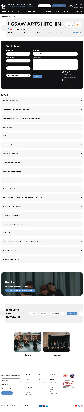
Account (71, 6)
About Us (49, 11)
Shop (41, 11)
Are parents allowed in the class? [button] (12, 145)
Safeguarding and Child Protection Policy (54, 393)
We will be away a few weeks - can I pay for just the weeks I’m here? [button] (23, 197)
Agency (27, 384)
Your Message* (37, 57)
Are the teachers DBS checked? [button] (12, 171)
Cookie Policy (53, 382)
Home (2, 16)
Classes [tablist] (23, 33)
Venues (27, 379)
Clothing (40, 377)
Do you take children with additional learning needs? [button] (18, 180)
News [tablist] (62, 33)
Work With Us (29, 390)
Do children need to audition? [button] (11, 259)
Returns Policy (41, 382)
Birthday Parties (29, 387)
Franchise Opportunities (63, 11)
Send (37, 76)
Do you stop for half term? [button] (10, 189)
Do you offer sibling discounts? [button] (12, 206)
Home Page (28, 374)
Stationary (40, 379)
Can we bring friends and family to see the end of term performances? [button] (23, 241)
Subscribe (72, 313)
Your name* (9, 50)
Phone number (10, 65)
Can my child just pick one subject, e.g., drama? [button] (16, 109)
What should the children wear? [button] (12, 215)
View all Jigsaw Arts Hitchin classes (20, 290)
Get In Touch (79, 11)
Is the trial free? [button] (7, 127)
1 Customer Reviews (77, 25)
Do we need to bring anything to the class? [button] (15, 224)
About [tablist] (10, 33)
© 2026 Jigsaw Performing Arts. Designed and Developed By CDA (14, 405)
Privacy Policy (53, 385)
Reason (8, 72)
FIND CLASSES (59, 6)
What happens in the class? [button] (11, 100)
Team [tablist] (50, 33)
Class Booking (81, 6)
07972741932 (22, 29)
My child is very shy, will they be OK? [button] (13, 162)
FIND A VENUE (5, 11)
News (27, 377)
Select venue (36, 50)
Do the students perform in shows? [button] (13, 233)
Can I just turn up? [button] (8, 136)
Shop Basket (76, 6)
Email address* (10, 57)
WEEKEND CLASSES (17, 11)
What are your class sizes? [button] (10, 153)
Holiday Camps (31, 11)
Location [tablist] (37, 33)
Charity (39, 374)
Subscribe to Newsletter (40, 72)
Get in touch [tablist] (77, 33)
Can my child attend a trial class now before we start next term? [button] (21, 118)
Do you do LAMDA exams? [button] (10, 250)
